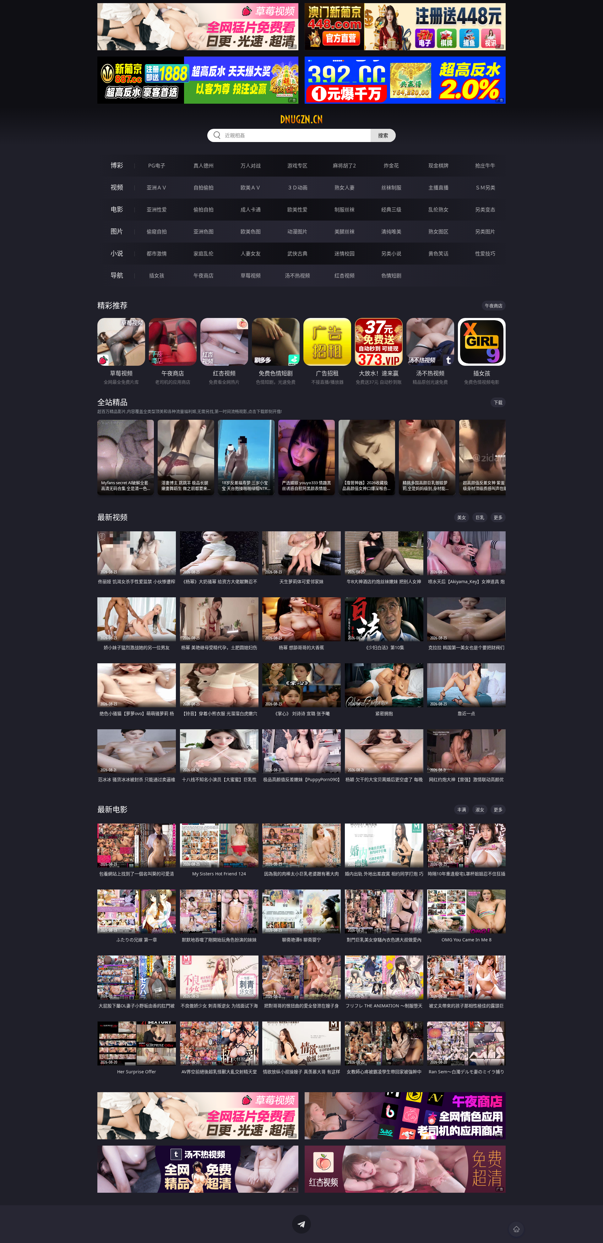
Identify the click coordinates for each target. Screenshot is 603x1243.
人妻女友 (251, 253)
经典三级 (391, 209)
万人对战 (251, 165)
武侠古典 (297, 253)
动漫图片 (297, 231)
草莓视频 (251, 275)
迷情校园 (344, 253)
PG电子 (156, 165)
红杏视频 (344, 275)
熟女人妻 (344, 187)
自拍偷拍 (203, 187)
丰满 (461, 810)
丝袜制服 (391, 187)
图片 (117, 231)
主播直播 (438, 187)
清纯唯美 (391, 231)
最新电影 (112, 809)
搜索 (383, 135)
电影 (117, 209)
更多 (498, 517)
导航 (117, 275)
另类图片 (485, 231)
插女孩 (156, 275)
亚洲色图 (203, 231)
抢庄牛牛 (485, 165)
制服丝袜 (344, 209)
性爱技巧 (485, 253)
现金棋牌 (438, 165)
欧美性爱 (297, 209)
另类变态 (485, 209)
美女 (461, 517)
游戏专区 (297, 165)
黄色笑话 (438, 253)
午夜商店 (203, 275)
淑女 (479, 810)
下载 (498, 402)
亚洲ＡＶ (157, 187)
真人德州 (203, 165)
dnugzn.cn (301, 119)
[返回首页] (516, 1229)
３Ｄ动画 (297, 187)
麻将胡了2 (344, 165)
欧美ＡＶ (251, 187)
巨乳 (479, 517)
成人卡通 (251, 209)
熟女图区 (438, 231)
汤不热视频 (297, 275)
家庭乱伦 (203, 253)
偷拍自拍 (203, 209)
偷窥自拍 (157, 231)
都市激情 (157, 253)
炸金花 (391, 165)
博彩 (117, 165)
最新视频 (112, 517)
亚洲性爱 (157, 209)
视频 (117, 187)
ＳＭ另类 (485, 187)
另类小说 (391, 253)
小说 (117, 253)
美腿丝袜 (344, 231)
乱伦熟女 (438, 209)
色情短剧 (391, 275)
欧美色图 (251, 231)
